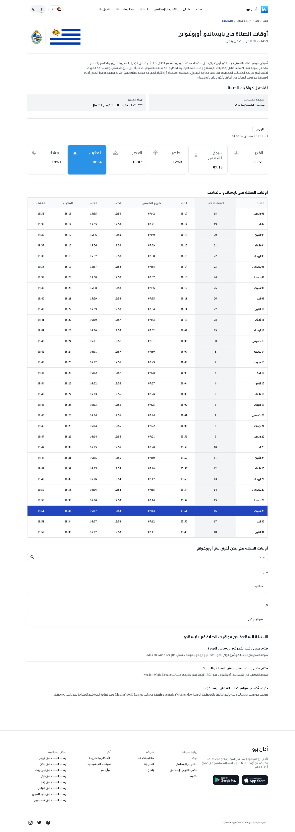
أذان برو (251, 9)
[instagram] (30, 822)
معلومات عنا (125, 9)
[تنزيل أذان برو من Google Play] (226, 780)
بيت (199, 9)
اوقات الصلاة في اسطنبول (50, 800)
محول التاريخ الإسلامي (183, 769)
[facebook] (48, 822)
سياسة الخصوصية (99, 763)
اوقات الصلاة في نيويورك (51, 769)
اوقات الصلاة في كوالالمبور (49, 794)
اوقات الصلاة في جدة (54, 782)
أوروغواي (242, 20)
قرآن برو (106, 769)
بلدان (186, 9)
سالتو (259, 586)
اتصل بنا (104, 9)
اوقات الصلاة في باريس (52, 757)
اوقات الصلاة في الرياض (52, 788)
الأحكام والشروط (100, 757)
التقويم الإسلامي (165, 9)
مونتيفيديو (255, 619)
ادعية (144, 9)
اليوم (260, 129)
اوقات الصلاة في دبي (54, 776)
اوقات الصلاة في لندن (53, 763)
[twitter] (39, 822)
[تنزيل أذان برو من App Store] (255, 780)
